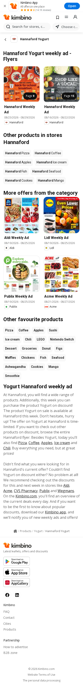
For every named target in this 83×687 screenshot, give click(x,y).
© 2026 (41, 669)
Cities (7, 623)
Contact (9, 617)
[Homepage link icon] (15, 531)
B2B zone (10, 653)
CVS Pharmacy (26, 490)
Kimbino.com (26, 496)
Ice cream (12, 339)
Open (72, 6)
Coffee (23, 330)
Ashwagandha (15, 367)
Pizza (9, 330)
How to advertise (15, 647)
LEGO (41, 339)
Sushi (53, 330)
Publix (44, 490)
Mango (53, 367)
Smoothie (12, 376)
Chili (28, 339)
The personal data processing (41, 680)
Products (9, 629)
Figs (59, 348)
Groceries (29, 348)
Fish (43, 357)
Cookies (37, 367)
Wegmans (66, 490)
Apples (39, 330)
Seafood (58, 357)
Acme (7, 490)
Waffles (10, 357)
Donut (46, 348)
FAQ (6, 611)
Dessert (11, 348)
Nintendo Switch (62, 339)
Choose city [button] (69, 27)
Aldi (66, 485)
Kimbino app (55, 512)
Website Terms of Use (41, 675)
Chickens (28, 357)
